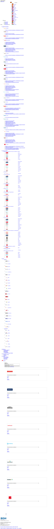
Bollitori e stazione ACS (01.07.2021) (10, 95)
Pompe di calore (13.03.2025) (9, 44)
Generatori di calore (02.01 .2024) (9, 139)
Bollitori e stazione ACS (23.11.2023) (10, 50)
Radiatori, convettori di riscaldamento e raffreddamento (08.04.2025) (14, 67)
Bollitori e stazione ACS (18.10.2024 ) (10, 43)
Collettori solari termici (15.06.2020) (10, 140)
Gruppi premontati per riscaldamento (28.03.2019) (12, 104)
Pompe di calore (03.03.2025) (9, 136)
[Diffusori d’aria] (12, 363)
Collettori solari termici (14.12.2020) (10, 59)
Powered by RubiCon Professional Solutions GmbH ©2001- (9, 526)
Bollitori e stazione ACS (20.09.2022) (10, 87)
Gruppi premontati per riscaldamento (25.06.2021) (12, 89)
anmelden (20, 528)
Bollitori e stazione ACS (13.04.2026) (10, 123)
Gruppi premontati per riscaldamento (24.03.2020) (12, 38)
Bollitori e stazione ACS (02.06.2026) (10, 71)
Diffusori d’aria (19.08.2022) (9, 121)
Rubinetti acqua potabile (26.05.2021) (10, 94)
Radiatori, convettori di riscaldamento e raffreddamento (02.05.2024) (14, 55)
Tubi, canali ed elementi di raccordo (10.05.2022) (12, 148)
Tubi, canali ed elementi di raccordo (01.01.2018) (12, 63)
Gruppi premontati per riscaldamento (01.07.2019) (12, 100)
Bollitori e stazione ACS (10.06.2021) (10, 60)
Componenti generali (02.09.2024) (10, 90)
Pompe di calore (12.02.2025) (9, 81)
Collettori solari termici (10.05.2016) (10, 134)
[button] (13, 2)
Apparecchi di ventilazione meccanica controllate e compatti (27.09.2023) (15, 124)
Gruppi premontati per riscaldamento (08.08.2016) (12, 51)
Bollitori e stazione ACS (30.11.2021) (10, 141)
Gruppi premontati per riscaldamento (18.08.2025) (12, 149)
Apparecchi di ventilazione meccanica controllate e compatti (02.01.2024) (15, 142)
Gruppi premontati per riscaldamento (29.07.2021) (12, 93)
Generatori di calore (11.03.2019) (9, 33)
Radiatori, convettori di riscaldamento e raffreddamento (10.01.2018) (14, 34)
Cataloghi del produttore (5, 26)
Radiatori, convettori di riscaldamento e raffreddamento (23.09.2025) (14, 146)
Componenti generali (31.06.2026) (10, 73)
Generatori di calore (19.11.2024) (9, 85)
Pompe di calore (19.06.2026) (9, 58)
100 (13, 366)
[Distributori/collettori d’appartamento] (12, 364)
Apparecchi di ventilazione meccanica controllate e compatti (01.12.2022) (15, 129)
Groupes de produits (4, 150)
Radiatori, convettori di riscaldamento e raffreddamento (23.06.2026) (14, 103)
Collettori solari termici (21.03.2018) (10, 86)
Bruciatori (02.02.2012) (8, 88)
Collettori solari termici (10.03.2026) (10, 122)
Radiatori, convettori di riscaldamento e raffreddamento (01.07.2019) (14, 99)
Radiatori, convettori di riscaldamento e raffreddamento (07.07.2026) (14, 77)
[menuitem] (6, 22)
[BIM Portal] (2, 1)
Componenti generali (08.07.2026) (10, 126)
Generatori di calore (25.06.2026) (9, 70)
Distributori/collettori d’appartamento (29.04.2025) (12, 109)
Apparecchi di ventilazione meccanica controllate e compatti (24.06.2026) (15, 147)
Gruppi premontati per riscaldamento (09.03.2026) (12, 82)
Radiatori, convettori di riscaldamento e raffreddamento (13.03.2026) (14, 80)
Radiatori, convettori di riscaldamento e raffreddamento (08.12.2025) (14, 48)
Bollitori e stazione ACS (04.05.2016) (10, 135)
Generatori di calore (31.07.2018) (9, 133)
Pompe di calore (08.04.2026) (9, 72)
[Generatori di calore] (12, 365)
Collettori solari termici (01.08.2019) (10, 49)
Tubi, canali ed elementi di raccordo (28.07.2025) (12, 125)
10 (10, 366)
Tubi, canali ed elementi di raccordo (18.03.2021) (12, 117)
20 (11, 366)
